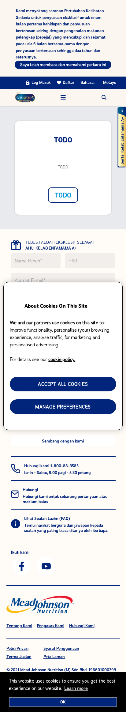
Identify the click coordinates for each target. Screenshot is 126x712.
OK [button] (63, 702)
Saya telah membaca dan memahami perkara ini (63, 64)
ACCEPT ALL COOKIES (63, 384)
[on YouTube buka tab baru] (46, 565)
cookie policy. (61, 359)
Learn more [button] (76, 688)
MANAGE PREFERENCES (63, 407)
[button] (104, 97)
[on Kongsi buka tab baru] (21, 565)
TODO (63, 195)
